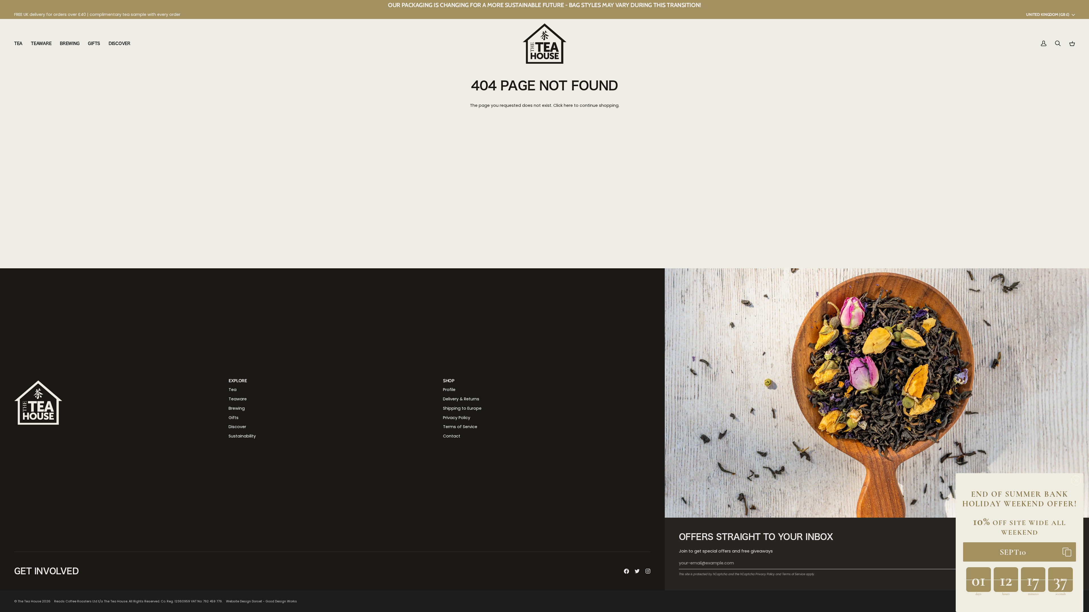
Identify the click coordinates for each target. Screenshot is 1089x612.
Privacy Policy (765, 574)
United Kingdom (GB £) (1047, 14)
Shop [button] (448, 380)
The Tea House (29, 601)
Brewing (237, 408)
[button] (20, 43)
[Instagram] (648, 571)
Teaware (238, 399)
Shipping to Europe (462, 408)
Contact (451, 436)
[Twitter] (637, 571)
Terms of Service (793, 574)
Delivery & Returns (461, 399)
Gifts (234, 417)
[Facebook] (626, 571)
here (568, 105)
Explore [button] (238, 380)
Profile (449, 389)
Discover (237, 427)
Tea (233, 389)
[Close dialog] (1076, 480)
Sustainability (242, 436)
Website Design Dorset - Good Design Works (261, 601)
